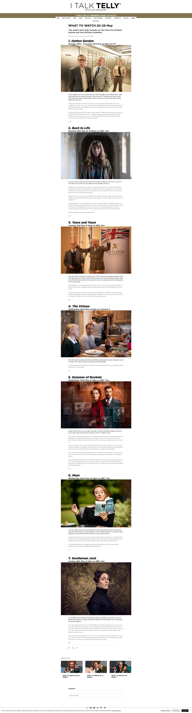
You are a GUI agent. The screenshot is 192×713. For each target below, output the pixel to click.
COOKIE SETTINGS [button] (165, 710)
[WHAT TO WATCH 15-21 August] (96, 667)
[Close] (190, 710)
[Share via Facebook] (69, 648)
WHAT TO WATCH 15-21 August (95, 676)
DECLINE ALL (176, 710)
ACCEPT (185, 710)
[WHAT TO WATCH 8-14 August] (120, 667)
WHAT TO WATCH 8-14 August (119, 676)
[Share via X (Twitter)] (72, 648)
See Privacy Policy (116, 710)
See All (129, 658)
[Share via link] (76, 648)
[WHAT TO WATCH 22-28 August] (72, 667)
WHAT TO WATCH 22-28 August (71, 676)
